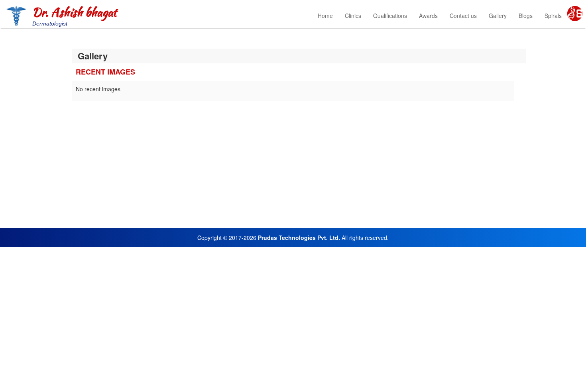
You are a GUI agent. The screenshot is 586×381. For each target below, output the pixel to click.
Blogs (526, 16)
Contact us (463, 16)
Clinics (353, 16)
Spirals (553, 16)
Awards (428, 16)
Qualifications (390, 16)
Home (325, 16)
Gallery (498, 16)
